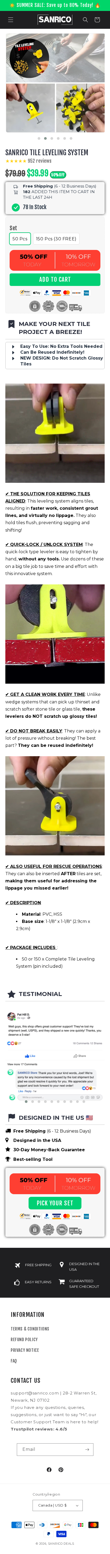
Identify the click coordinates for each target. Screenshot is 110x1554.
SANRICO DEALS (61, 1543)
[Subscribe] (87, 1449)
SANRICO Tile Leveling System (46, 153)
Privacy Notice (25, 1350)
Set (13, 228)
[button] (11, 20)
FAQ (14, 1361)
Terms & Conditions (30, 1329)
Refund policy (24, 1339)
